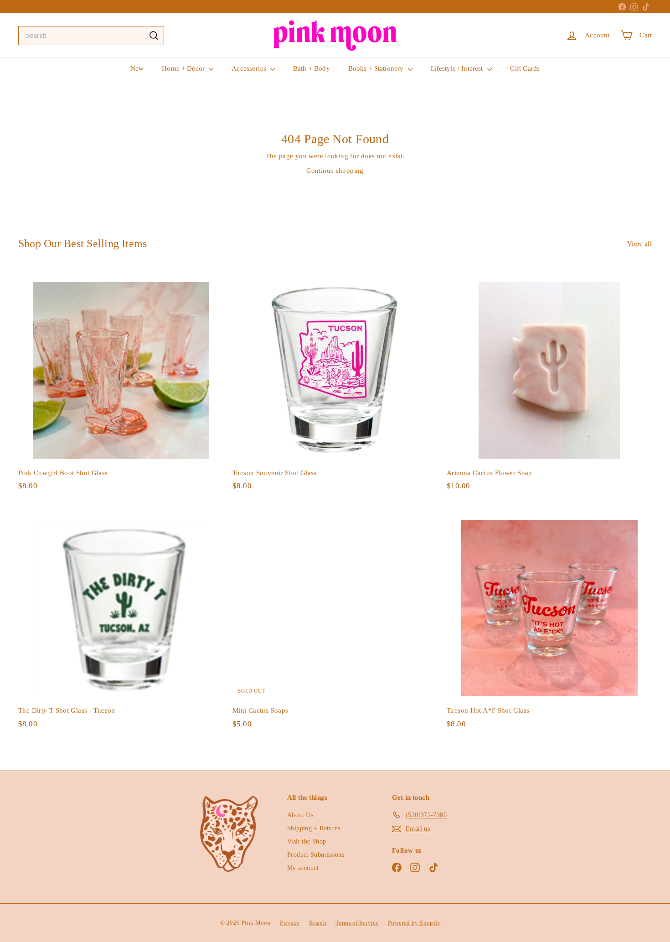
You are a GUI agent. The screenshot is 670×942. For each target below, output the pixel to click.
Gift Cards (525, 68)
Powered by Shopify (414, 922)
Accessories (250, 68)
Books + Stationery (377, 68)
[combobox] (91, 35)
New (137, 68)
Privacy (290, 922)
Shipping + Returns (313, 828)
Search (317, 922)
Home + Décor (184, 68)
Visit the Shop (306, 841)
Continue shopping (334, 170)
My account (303, 867)
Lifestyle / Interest (458, 68)
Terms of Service (357, 922)
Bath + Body (311, 68)
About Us (300, 815)
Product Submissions (315, 854)
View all (639, 243)
